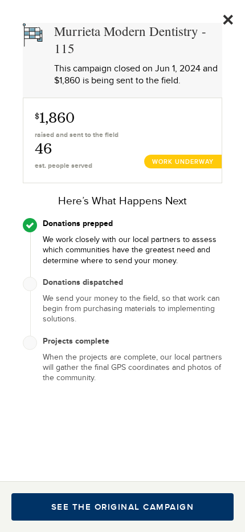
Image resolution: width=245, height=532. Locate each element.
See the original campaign (122, 507)
